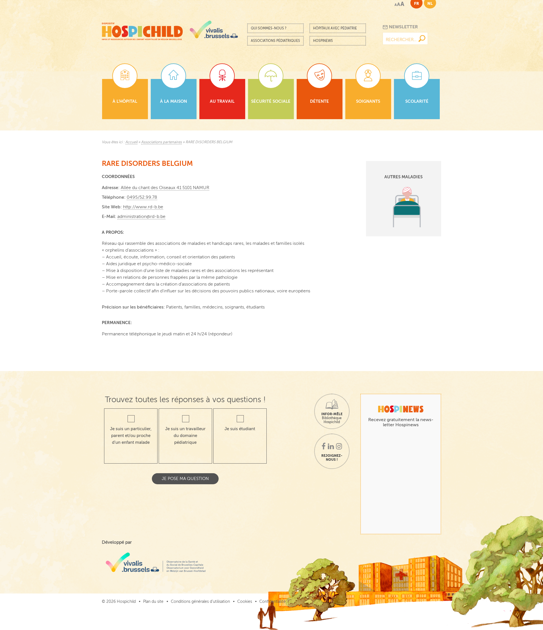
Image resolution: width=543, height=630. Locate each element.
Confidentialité (272, 601)
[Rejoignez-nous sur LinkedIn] (331, 447)
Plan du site (153, 601)
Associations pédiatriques (275, 41)
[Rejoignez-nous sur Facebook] (324, 447)
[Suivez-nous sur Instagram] (339, 447)
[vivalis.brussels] (214, 29)
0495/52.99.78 (142, 197)
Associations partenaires (161, 142)
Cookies (244, 601)
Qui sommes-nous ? (268, 28)
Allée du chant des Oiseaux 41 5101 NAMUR (165, 187)
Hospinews (323, 41)
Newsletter (403, 26)
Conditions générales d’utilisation (200, 601)
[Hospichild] (142, 30)
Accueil (131, 142)
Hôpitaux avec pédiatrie (335, 28)
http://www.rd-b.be (143, 206)
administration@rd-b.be (141, 216)
